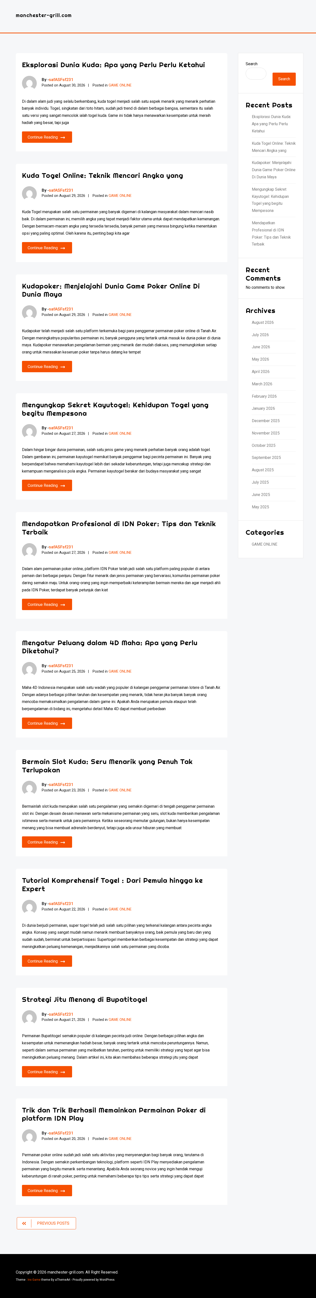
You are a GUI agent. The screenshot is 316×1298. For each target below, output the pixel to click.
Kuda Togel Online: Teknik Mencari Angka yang (102, 175)
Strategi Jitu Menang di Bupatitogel (84, 999)
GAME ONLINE (120, 85)
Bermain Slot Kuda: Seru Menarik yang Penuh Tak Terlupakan (107, 765)
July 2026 (260, 334)
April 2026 (261, 371)
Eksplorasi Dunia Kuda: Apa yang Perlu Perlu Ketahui (113, 64)
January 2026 (263, 408)
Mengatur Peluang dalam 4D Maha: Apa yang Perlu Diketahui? (110, 646)
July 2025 (260, 482)
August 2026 (263, 322)
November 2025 (266, 433)
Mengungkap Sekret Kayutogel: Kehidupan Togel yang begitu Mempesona (115, 408)
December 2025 (266, 420)
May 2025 (260, 507)
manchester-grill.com (44, 15)
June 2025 (261, 494)
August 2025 (263, 470)
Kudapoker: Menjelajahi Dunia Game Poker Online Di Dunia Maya (111, 290)
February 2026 (264, 396)
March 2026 (262, 384)
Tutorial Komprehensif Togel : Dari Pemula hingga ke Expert (112, 884)
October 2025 (264, 445)
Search (251, 64)
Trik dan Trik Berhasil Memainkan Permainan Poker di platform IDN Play (114, 1114)
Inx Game (34, 1279)
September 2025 (266, 457)
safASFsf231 (61, 79)
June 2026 (261, 347)
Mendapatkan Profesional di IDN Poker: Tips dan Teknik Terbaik (119, 527)
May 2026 (260, 359)
